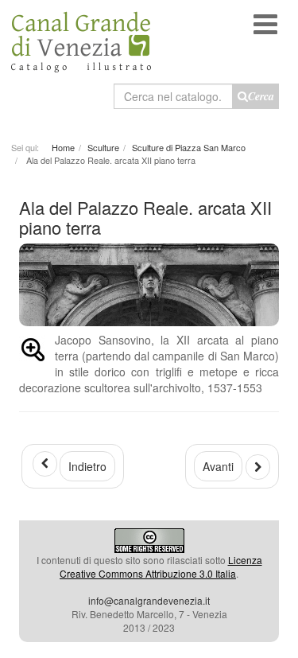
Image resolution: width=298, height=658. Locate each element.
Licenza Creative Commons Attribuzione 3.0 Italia (161, 566)
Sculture (103, 147)
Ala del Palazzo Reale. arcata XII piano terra (145, 217)
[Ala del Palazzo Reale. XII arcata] (33, 352)
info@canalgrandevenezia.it (149, 600)
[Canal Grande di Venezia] (81, 36)
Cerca (261, 96)
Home (63, 147)
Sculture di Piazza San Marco (189, 147)
